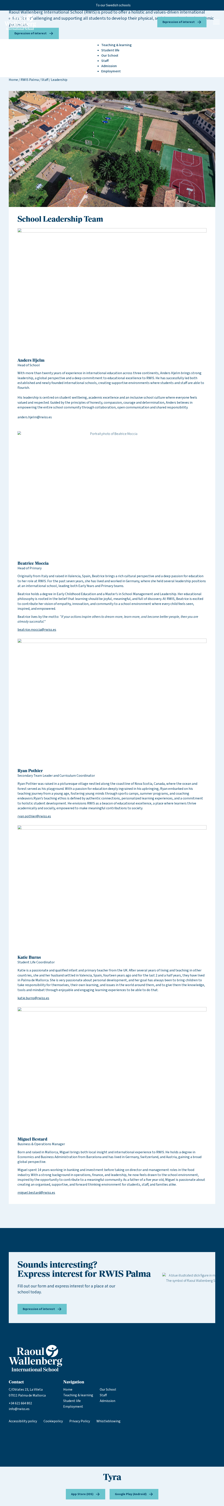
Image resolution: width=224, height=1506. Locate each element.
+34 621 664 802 (20, 1403)
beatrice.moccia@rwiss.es (37, 629)
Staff (44, 79)
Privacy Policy (79, 1421)
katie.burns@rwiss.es (33, 998)
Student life (72, 1400)
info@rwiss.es (19, 1409)
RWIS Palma (30, 79)
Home (13, 79)
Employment (73, 1406)
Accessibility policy (23, 1421)
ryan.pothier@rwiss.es (34, 816)
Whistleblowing (108, 1421)
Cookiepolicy (53, 1421)
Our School (108, 1389)
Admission (107, 1400)
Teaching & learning (78, 1395)
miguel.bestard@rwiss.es (36, 1192)
